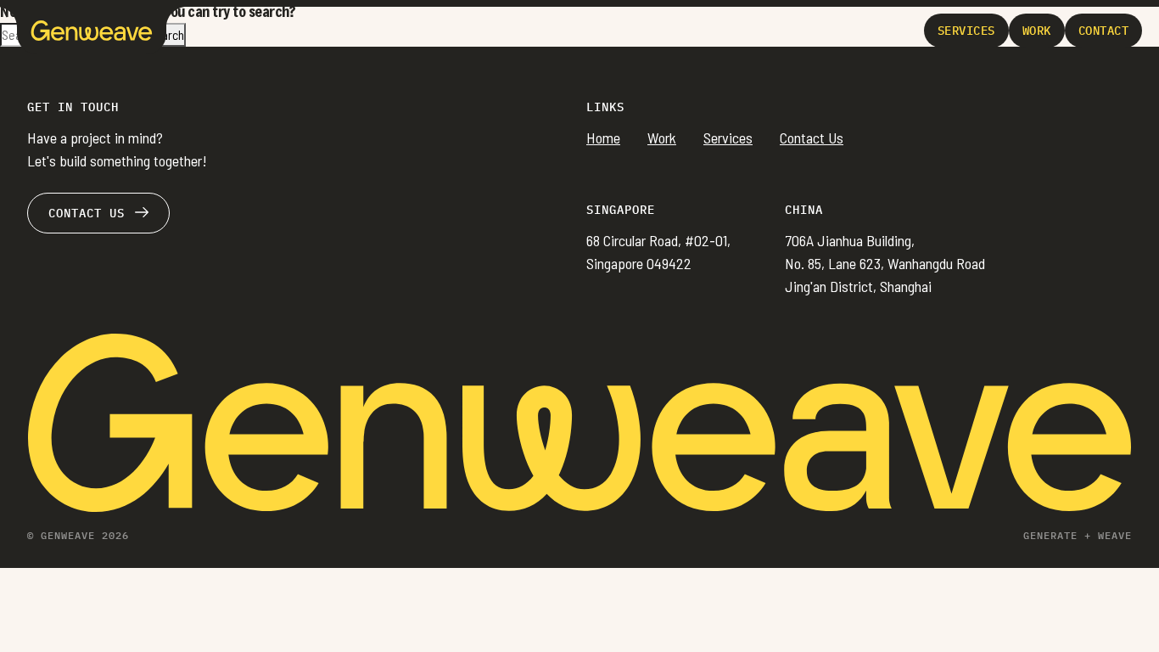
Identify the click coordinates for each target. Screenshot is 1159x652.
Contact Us (811, 137)
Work (661, 137)
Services (728, 137)
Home (603, 137)
